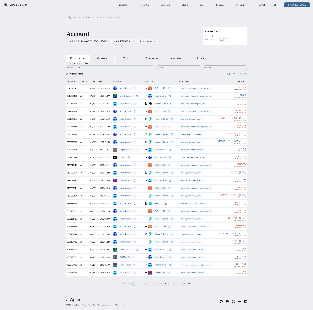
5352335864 (72, 150)
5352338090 (72, 142)
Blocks (185, 5)
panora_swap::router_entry (191, 119)
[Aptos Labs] (73, 300)
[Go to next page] (184, 284)
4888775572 (72, 257)
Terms (90, 305)
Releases (220, 5)
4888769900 (72, 265)
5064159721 (72, 242)
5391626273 (72, 111)
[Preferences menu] (280, 5)
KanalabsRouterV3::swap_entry (192, 203)
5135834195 (72, 203)
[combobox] (263, 5)
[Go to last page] (189, 284)
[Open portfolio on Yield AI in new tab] (232, 40)
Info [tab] (202, 58)
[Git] (221, 302)
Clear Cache (119, 305)
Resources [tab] (153, 58)
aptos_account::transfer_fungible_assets (196, 88)
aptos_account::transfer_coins (192, 150)
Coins (202, 5)
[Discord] (227, 302)
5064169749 (72, 234)
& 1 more (242, 118)
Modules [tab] (177, 58)
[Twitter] (233, 302)
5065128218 (72, 211)
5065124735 (72, 219)
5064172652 (72, 226)
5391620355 (72, 119)
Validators (165, 5)
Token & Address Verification (103, 305)
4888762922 (72, 273)
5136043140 (72, 165)
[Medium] (239, 302)
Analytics (145, 5)
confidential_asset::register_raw (193, 104)
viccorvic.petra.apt (147, 41)
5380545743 (72, 127)
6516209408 (72, 96)
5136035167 (72, 173)
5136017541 (72, 180)
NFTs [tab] (128, 58)
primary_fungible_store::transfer (193, 157)
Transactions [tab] (79, 58)
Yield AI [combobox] (221, 40)
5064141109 (72, 250)
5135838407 (72, 196)
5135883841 (72, 188)
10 (175, 284)
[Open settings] (275, 5)
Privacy (84, 305)
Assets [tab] (104, 58)
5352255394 (72, 157)
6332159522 (72, 104)
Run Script (240, 5)
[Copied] (134, 88)
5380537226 (72, 134)
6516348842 (72, 88)
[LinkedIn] (245, 302)
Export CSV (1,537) (239, 74)
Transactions (123, 5)
